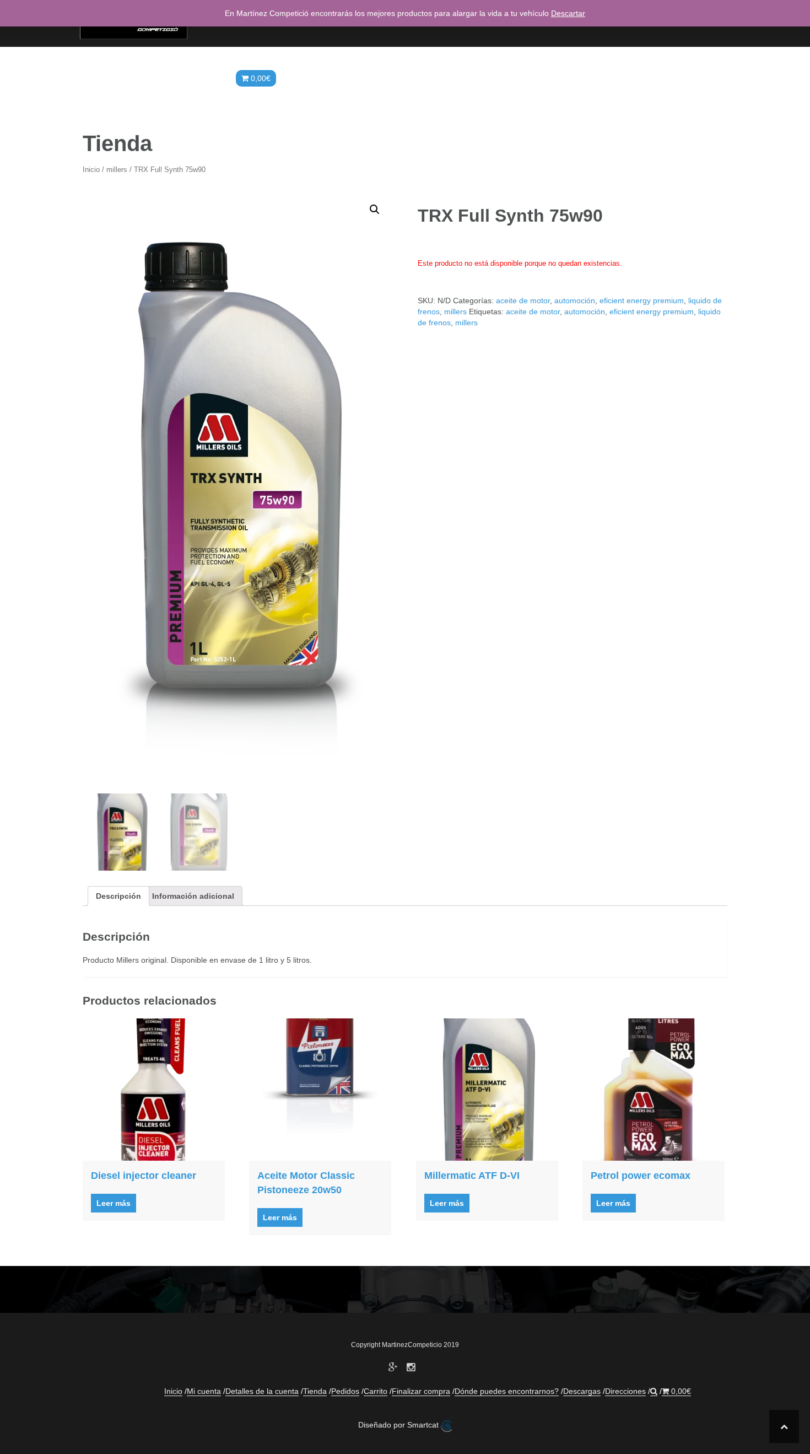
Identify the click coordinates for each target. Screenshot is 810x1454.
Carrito (412, 63)
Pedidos (363, 63)
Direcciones (171, 78)
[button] (218, 80)
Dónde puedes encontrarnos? (607, 63)
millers (116, 169)
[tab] (118, 896)
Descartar (568, 13)
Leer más (113, 1203)
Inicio (93, 63)
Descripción (118, 896)
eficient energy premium (642, 300)
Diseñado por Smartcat (399, 1424)
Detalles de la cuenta (233, 63)
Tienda (314, 63)
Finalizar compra (483, 63)
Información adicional (193, 896)
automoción (574, 300)
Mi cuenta (144, 63)
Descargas (104, 78)
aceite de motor (523, 300)
